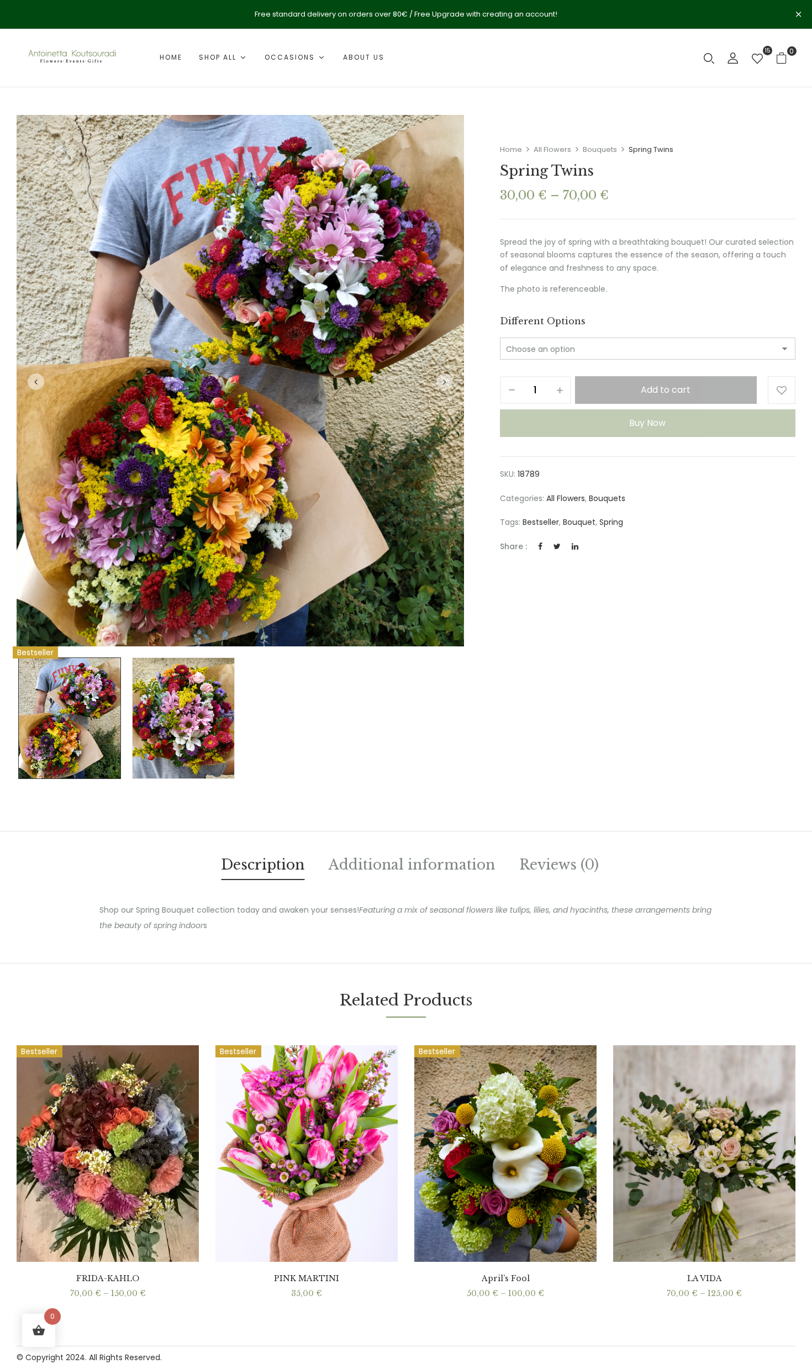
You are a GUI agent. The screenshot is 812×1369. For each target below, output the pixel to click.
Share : (513, 546)
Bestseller (541, 522)
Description (262, 864)
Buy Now (647, 423)
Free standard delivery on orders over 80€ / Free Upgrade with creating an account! (406, 14)
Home (511, 149)
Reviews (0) (559, 864)
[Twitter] (557, 546)
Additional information (412, 864)
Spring (611, 522)
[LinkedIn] (575, 546)
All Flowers (552, 149)
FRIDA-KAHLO (107, 1278)
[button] (785, 57)
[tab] (262, 867)
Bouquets (600, 149)
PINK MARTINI (306, 1278)
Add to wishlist (781, 390)
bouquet (579, 522)
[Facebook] (540, 546)
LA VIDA (704, 1278)
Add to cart (665, 389)
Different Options (543, 321)
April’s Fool (506, 1278)
